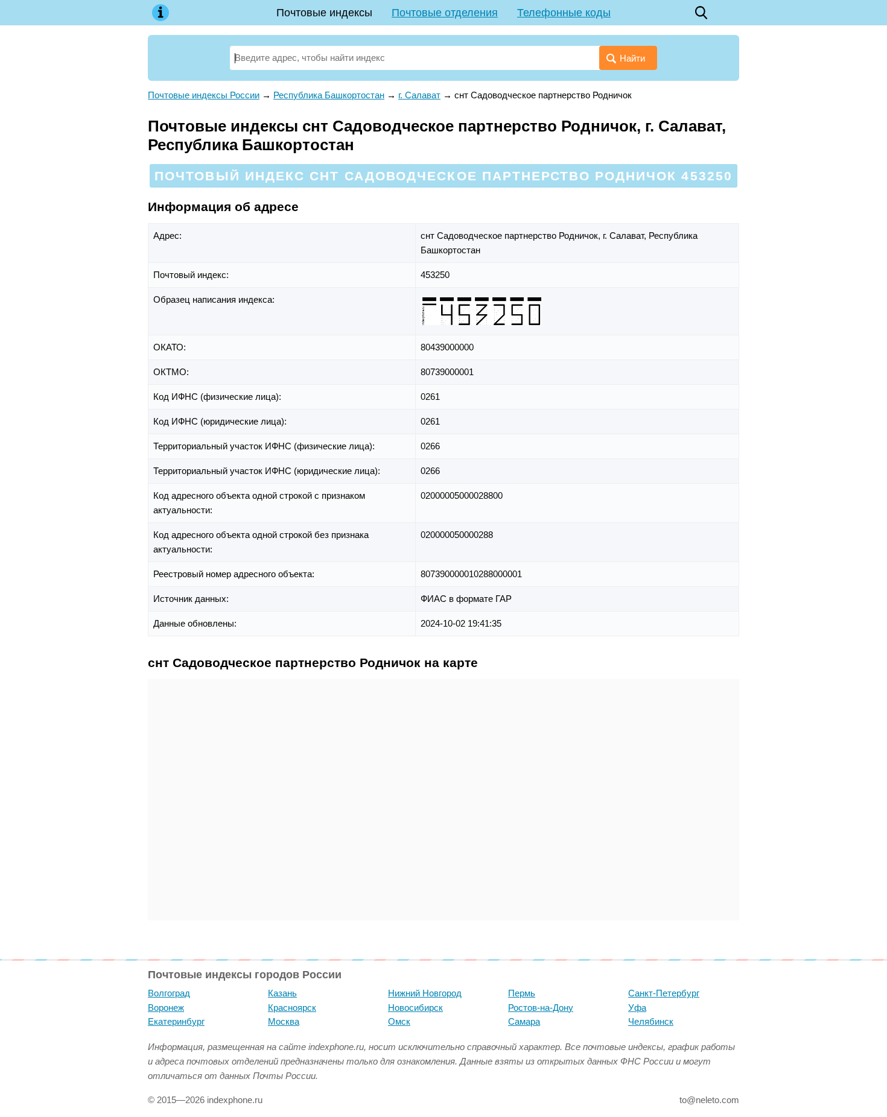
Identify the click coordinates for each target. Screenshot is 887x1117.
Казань (282, 993)
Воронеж (166, 1007)
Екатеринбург (176, 1021)
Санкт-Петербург (663, 993)
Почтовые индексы (324, 13)
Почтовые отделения (445, 13)
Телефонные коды (564, 13)
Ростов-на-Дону (540, 1007)
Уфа (637, 1007)
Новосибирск (415, 1007)
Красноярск (292, 1007)
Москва (283, 1021)
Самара (524, 1021)
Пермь (521, 993)
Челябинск (650, 1021)
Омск (399, 1021)
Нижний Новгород (425, 993)
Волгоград (169, 993)
